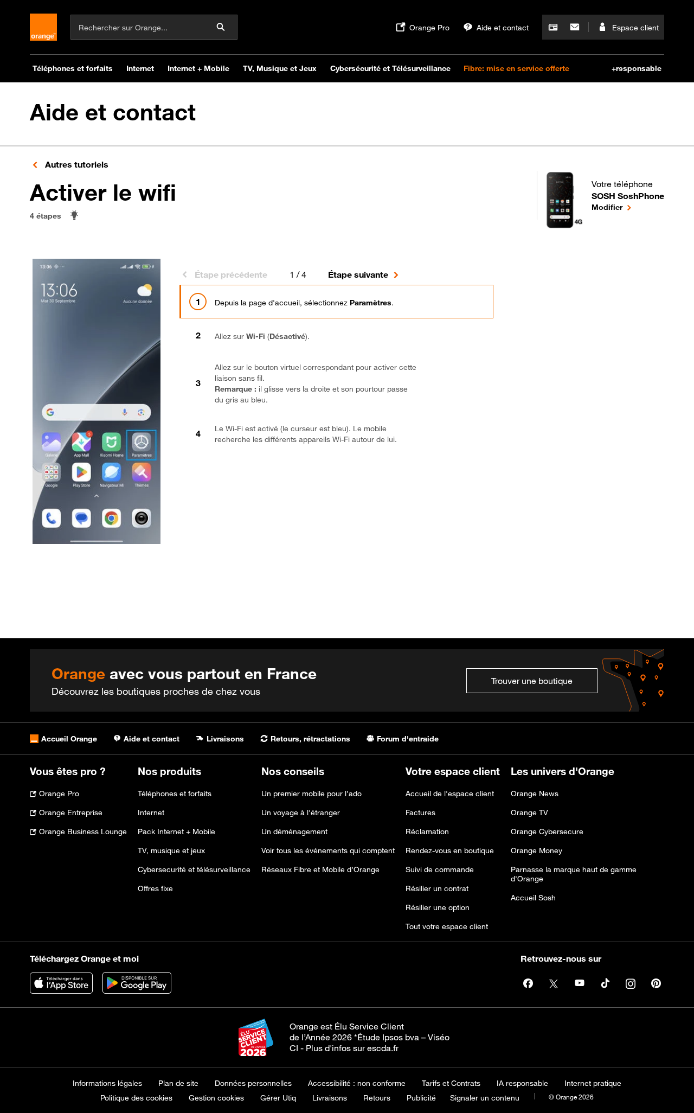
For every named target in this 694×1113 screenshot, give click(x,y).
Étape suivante (358, 274)
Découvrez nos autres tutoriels (268, 505)
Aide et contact (113, 112)
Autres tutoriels (75, 164)
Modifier (628, 207)
